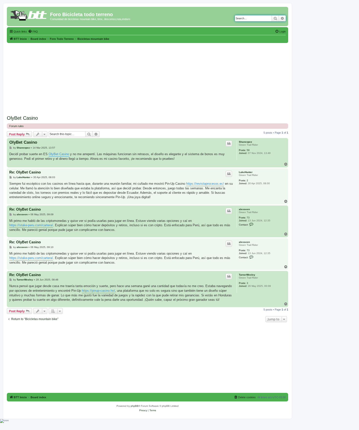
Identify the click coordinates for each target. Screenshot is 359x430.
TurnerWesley (247, 274)
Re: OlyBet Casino (25, 172)
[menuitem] (33, 31)
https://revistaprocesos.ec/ (205, 183)
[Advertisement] (147, 77)
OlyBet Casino (22, 118)
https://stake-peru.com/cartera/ (31, 225)
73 (248, 217)
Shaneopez (245, 141)
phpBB (134, 406)
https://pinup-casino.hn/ (98, 290)
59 (248, 150)
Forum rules (16, 126)
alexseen (244, 209)
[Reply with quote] (229, 143)
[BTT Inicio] (29, 16)
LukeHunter (246, 172)
